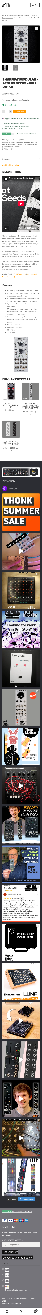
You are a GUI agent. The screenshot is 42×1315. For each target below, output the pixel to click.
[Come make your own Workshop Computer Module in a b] (21, 864)
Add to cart (19, 111)
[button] (36, 28)
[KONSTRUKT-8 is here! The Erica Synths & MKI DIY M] (21, 785)
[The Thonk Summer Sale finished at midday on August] (21, 512)
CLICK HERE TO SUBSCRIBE (13, 1240)
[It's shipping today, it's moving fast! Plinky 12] (21, 590)
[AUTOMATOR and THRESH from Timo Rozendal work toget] (21, 1059)
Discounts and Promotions (18, 1257)
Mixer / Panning (16, 144)
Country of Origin (23, 15)
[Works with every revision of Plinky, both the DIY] (21, 1020)
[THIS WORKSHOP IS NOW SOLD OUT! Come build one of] (21, 825)
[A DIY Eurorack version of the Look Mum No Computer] (21, 1137)
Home (7, 15)
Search (21, 1311)
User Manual (32, 274)
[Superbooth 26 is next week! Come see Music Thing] (21, 746)
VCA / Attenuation (31, 144)
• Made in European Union (19, 142)
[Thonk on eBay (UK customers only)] (22, 1287)
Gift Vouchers (10, 1252)
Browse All (13, 15)
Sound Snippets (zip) (9, 276)
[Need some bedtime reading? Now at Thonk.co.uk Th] (21, 668)
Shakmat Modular (13, 147)
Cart (32, 1309)
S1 (23, 144)
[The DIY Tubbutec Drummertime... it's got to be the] (21, 1177)
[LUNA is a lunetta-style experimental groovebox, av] (21, 981)
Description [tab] (6, 159)
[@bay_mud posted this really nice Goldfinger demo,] (21, 551)
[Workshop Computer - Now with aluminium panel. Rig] (21, 707)
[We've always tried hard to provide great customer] (21, 903)
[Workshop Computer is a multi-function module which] (21, 942)
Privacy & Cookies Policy (11, 1303)
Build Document (20, 274)
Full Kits (8, 144)
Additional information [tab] (10, 165)
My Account (7, 1311)
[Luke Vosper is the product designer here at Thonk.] (21, 1098)
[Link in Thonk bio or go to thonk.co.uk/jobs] (21, 629)
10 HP (11, 149)
